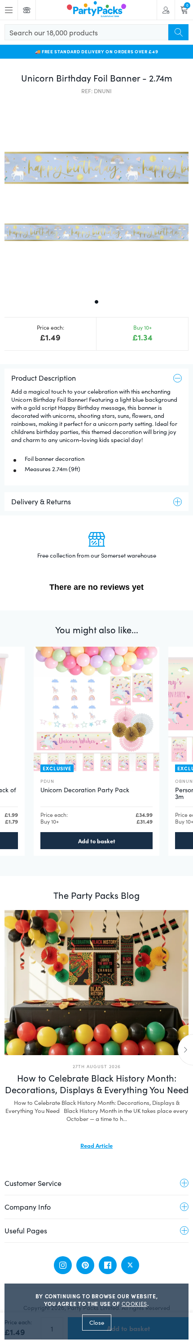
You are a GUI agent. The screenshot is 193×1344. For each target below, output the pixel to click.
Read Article (96, 1145)
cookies (134, 1303)
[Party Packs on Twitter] (130, 1265)
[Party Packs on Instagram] (63, 1265)
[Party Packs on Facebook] (108, 1265)
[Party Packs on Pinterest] (85, 1265)
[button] (96, 196)
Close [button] (96, 1322)
